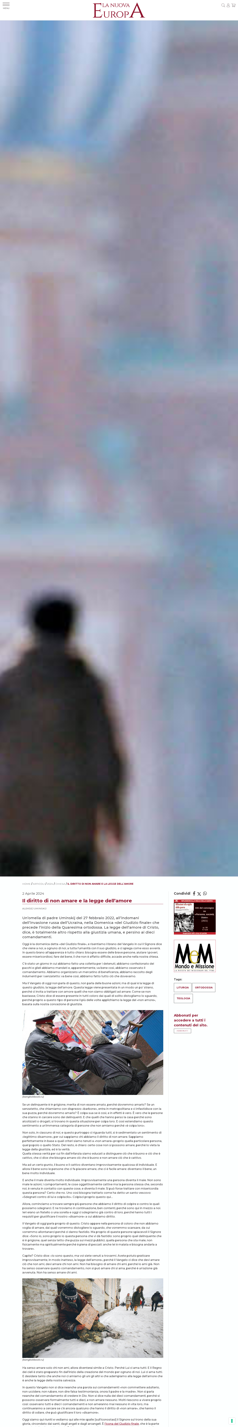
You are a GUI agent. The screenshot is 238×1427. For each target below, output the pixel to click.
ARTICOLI (39, 883)
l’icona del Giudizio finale (122, 1423)
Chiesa (60, 883)
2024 (50, 883)
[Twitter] (199, 893)
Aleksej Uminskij (34, 908)
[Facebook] (194, 893)
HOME (26, 883)
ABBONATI (182, 1031)
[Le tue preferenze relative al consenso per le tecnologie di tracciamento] (232, 1421)
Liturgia (183, 987)
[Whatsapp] (205, 893)
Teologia (183, 998)
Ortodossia (204, 987)
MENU (6, 8)
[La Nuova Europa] (119, 10)
